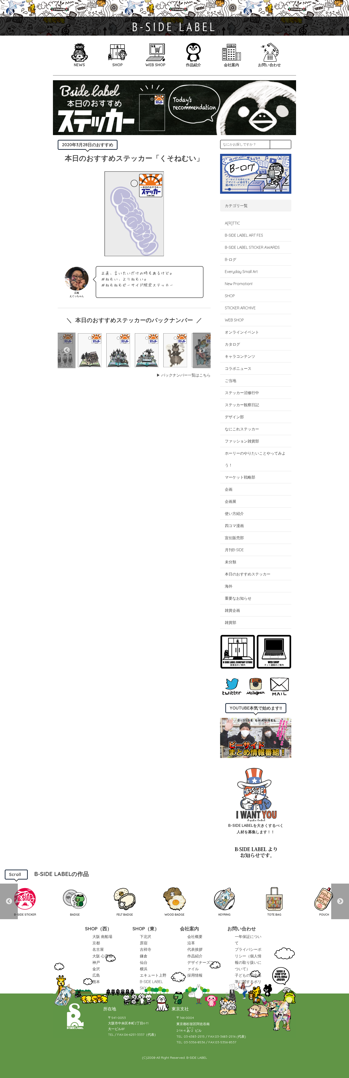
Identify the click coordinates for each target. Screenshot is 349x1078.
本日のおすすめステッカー (247, 574)
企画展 (230, 501)
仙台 (143, 962)
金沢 (96, 968)
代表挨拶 (195, 949)
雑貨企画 (232, 610)
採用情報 (195, 975)
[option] (90, 350)
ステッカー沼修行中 (242, 392)
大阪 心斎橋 (102, 956)
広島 (96, 975)
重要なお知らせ (238, 598)
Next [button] (202, 350)
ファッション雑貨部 (242, 441)
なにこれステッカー (242, 429)
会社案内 (189, 929)
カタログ (232, 344)
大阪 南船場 (102, 936)
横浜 (143, 968)
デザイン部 (234, 416)
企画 (228, 489)
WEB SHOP (234, 320)
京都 (96, 943)
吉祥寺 (145, 949)
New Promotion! (238, 283)
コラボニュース (238, 368)
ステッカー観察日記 (242, 404)
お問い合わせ (241, 929)
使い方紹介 (234, 513)
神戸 (96, 962)
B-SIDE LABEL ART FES (244, 235)
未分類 (230, 562)
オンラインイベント (242, 332)
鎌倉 (143, 956)
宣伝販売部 (234, 537)
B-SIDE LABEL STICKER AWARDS (252, 247)
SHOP (230, 295)
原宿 (143, 943)
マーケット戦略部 (240, 477)
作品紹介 (195, 956)
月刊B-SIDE (234, 549)
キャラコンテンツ (240, 356)
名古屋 (98, 949)
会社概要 (195, 936)
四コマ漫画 (234, 525)
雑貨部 (230, 622)
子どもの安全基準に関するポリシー (248, 981)
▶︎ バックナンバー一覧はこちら (183, 375)
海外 (228, 586)
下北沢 (145, 936)
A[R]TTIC (232, 223)
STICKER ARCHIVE (241, 308)
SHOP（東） (145, 929)
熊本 (96, 981)
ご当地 (230, 380)
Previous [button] (66, 350)
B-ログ (230, 259)
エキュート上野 (153, 975)
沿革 (191, 943)
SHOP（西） (98, 929)
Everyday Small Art (241, 271)
